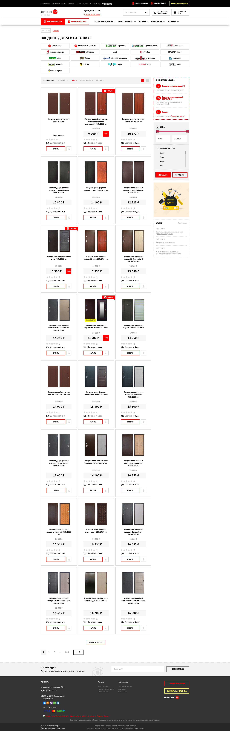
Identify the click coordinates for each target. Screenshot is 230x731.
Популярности (85, 80)
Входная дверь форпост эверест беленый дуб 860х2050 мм (133, 394)
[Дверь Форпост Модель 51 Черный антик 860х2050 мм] (59, 172)
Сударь (87, 58)
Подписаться (178, 669)
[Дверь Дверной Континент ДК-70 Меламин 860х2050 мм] (59, 309)
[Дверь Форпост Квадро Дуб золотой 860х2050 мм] (59, 514)
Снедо (119, 64)
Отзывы (71, 3)
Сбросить (179, 175)
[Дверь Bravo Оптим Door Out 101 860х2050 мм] (59, 376)
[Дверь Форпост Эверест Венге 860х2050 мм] (96, 376)
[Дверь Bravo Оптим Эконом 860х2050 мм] (133, 103)
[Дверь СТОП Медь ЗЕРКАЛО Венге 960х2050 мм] (96, 309)
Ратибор (146, 52)
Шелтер (59, 64)
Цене (73, 80)
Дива (59, 58)
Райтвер (86, 64)
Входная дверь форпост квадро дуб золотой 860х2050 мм (58, 532)
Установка (122, 689)
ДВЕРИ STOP (56, 46)
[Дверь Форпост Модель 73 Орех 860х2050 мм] (96, 241)
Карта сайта (122, 691)
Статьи (78, 3)
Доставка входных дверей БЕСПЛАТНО (172, 98)
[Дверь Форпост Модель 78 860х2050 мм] (133, 309)
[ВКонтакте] (44, 703)
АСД (115, 52)
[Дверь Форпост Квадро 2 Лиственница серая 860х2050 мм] (59, 582)
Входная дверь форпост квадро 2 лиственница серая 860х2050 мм (58, 600)
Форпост (151, 58)
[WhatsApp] (54, 703)
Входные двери (103, 686)
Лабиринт (90, 52)
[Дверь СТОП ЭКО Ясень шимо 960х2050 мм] (59, 241)
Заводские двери (57, 52)
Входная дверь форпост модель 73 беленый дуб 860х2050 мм (133, 259)
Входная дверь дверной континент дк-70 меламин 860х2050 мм (58, 327)
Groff (179, 64)
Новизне (99, 80)
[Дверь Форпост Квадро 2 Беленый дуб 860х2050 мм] (133, 514)
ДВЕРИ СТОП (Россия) (87, 46)
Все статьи (182, 223)
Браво (178, 52)
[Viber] (51, 703)
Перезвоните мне (93, 14)
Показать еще (96, 642)
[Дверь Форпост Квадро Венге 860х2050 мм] (96, 514)
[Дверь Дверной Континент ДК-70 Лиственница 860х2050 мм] (133, 582)
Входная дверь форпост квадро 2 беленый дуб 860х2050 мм (133, 532)
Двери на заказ (141, 3)
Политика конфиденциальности (53, 728)
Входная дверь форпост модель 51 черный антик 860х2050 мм (59, 190)
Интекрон (176, 58)
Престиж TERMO (151, 46)
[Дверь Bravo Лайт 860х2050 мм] (59, 103)
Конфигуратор (160, 3)
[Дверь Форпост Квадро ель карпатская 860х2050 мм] (133, 445)
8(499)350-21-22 (92, 10)
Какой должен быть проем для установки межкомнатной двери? (168, 252)
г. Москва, (52, 687)
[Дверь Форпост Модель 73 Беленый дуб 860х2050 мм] (133, 241)
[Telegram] (58, 703)
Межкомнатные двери (106, 689)
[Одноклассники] (47, 703)
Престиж (121, 46)
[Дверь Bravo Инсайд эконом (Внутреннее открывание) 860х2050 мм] (96, 103)
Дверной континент (119, 58)
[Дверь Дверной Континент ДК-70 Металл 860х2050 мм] (59, 445)
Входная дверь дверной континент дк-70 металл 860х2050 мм (59, 463)
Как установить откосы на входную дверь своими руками (169, 233)
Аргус (149, 64)
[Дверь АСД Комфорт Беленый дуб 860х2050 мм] (96, 445)
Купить (56, 149)
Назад (48, 31)
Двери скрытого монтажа (165, 243)
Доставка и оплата (59, 3)
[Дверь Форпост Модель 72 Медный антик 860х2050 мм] (133, 172)
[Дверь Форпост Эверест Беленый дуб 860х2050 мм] (133, 376)
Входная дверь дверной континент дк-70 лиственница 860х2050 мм (133, 600)
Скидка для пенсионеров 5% (173, 86)
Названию (62, 80)
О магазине (45, 3)
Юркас (59, 70)
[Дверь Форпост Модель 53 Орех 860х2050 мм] (96, 172)
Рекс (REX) (178, 46)
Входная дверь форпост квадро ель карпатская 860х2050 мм (133, 463)
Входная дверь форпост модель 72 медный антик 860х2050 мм (133, 190)
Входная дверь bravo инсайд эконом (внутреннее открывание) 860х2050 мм (96, 121)
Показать (163, 175)
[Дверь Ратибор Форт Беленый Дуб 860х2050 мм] (96, 582)
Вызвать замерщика (179, 3)
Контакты (87, 3)
